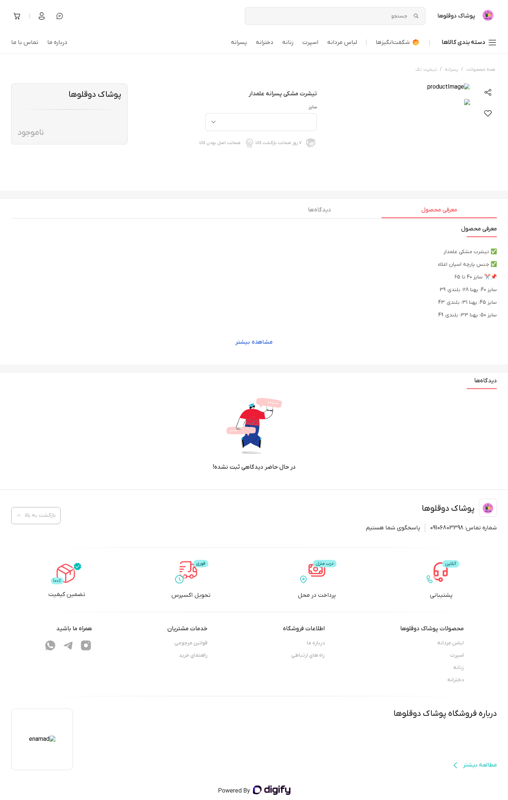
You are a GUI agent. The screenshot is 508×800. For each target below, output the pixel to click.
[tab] (439, 211)
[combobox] (261, 122)
